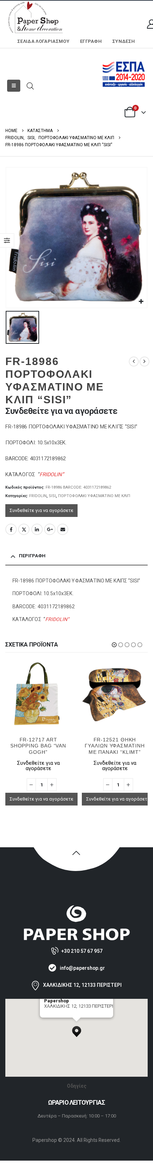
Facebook (11, 529)
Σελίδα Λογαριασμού (43, 41)
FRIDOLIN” (51, 474)
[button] (13, 86)
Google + (50, 529)
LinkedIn (37, 529)
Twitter (24, 529)
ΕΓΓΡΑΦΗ (91, 41)
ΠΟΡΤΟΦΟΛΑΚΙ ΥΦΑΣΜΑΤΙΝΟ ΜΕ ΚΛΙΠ (94, 496)
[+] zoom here (57, 1015)
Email (62, 529)
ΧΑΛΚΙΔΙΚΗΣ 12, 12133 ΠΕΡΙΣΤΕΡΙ (82, 985)
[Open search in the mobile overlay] (30, 85)
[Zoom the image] (76, 908)
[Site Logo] (35, 18)
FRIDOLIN (38, 496)
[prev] (134, 361)
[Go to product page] (38, 694)
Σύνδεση (123, 41)
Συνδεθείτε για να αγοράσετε (41, 510)
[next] (144, 361)
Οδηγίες (76, 1086)
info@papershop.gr (82, 968)
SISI (52, 496)
